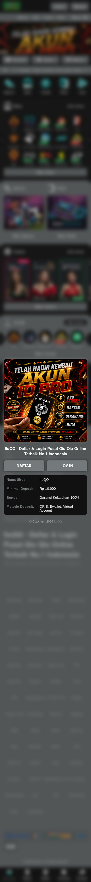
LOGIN (66, 465)
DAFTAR (24, 465)
